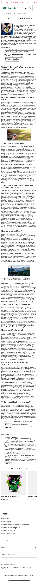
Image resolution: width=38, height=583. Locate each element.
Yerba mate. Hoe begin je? (12, 61)
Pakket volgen (6, 521)
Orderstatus (5, 518)
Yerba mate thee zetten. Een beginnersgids (16, 424)
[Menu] (35, 8)
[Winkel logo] (9, 8)
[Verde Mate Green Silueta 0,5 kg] (13, 483)
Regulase (24, 327)
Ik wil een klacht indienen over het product (15, 525)
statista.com (8, 462)
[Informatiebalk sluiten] (34, 3)
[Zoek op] (20, 8)
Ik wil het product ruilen (8, 531)
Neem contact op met (8, 534)
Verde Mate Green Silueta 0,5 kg (9, 496)
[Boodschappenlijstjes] (25, 8)
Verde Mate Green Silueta (13, 327)
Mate (19, 437)
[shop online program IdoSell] (19, 580)
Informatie (5, 547)
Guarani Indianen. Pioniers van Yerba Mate (16, 51)
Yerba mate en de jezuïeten (12, 52)
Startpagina (8, 13)
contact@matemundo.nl (8, 564)
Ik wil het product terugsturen (10, 528)
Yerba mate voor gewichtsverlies (13, 58)
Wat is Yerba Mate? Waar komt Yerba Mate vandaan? (19, 50)
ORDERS (4, 514)
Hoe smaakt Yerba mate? (12, 59)
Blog (14, 13)
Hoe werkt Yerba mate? (11, 55)
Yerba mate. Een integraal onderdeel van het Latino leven (20, 54)
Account (4, 541)
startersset (28, 416)
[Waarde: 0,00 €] (29, 8)
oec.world (7, 463)
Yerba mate (29, 30)
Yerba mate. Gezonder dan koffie (14, 57)
